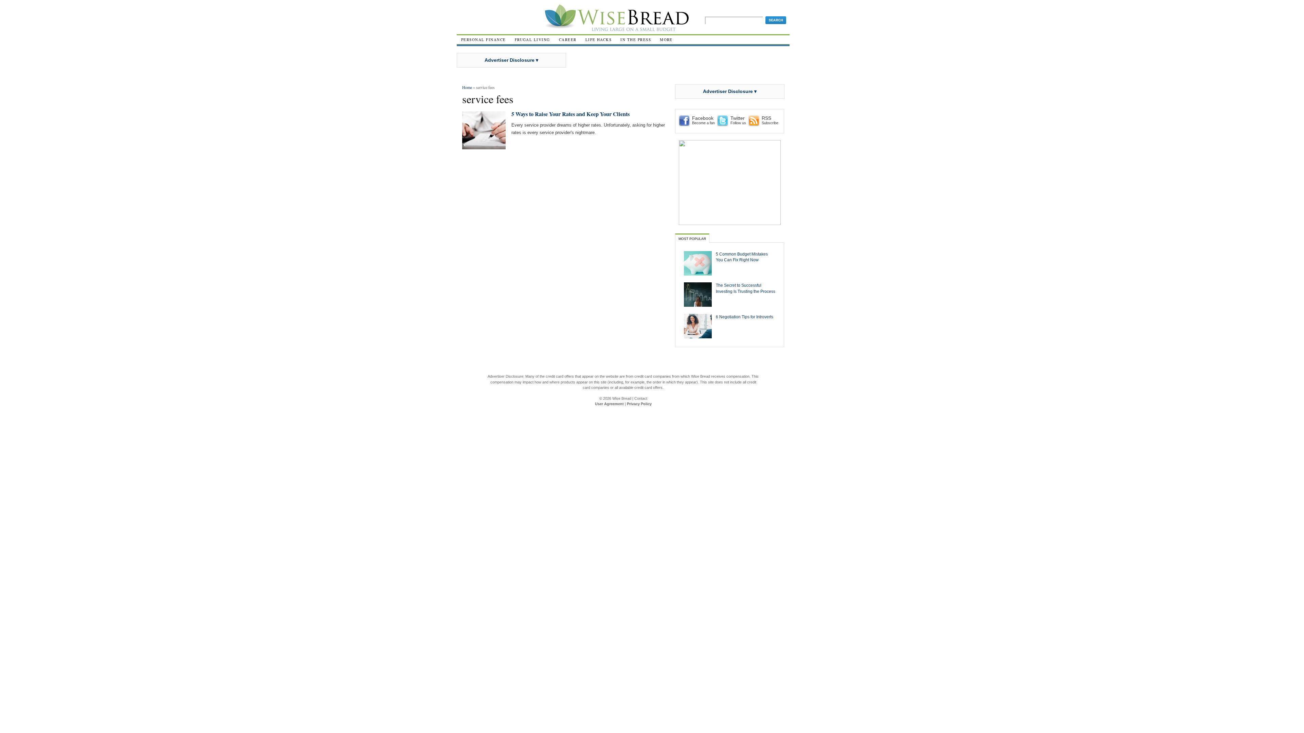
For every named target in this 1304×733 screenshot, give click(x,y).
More (666, 39)
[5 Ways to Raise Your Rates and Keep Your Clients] (484, 146)
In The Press (635, 39)
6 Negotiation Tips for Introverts (744, 317)
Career (568, 39)
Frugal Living (532, 39)
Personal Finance (483, 39)
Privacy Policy (639, 404)
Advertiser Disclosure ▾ (511, 60)
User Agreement (609, 404)
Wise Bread (621, 398)
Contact (640, 398)
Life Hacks (598, 39)
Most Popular (692, 239)
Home (467, 87)
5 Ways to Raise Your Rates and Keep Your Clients (570, 114)
